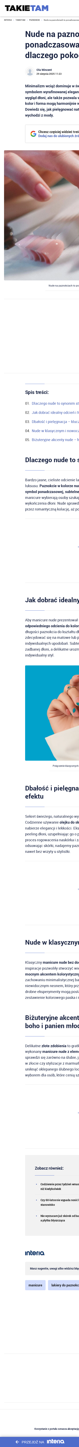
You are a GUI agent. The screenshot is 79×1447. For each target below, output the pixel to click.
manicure (35, 1285)
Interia (8, 20)
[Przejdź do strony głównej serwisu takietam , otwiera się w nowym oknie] (26, 8)
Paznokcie (34, 20)
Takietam (20, 20)
